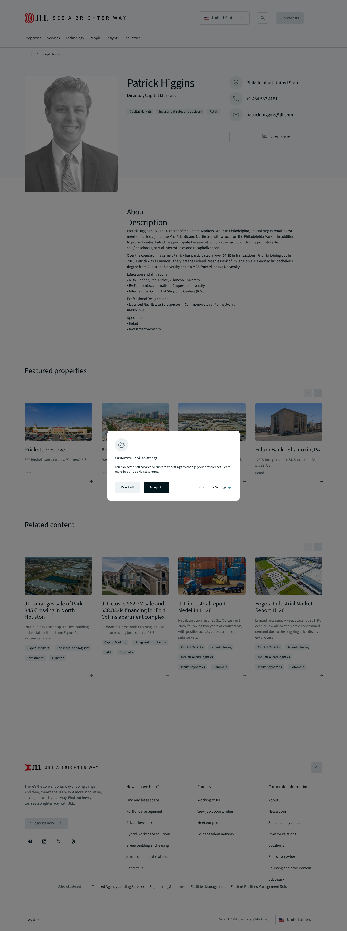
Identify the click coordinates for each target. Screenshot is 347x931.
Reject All (127, 487)
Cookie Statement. (146, 471)
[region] (173, 466)
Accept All (156, 487)
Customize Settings (215, 487)
